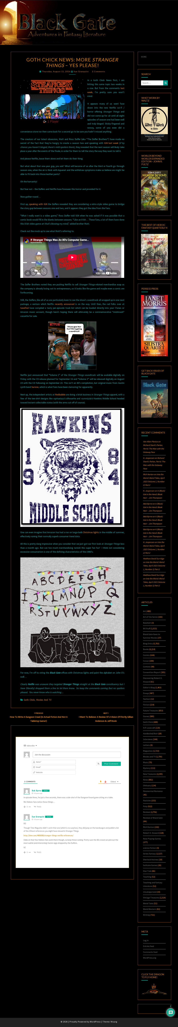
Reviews (146, 812)
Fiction (146, 704)
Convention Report (151, 672)
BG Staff (146, 628)
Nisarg (114, 1021)
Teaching (147, 876)
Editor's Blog (149, 687)
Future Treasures (150, 710)
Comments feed (150, 952)
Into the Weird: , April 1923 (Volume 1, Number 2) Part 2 (154, 565)
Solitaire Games (150, 865)
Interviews (147, 739)
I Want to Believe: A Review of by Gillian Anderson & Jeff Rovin (106, 717)
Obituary (147, 785)
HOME (144, 56)
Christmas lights (91, 532)
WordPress (95, 1021)
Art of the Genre (150, 617)
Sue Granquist (81, 71)
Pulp (145, 806)
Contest (146, 666)
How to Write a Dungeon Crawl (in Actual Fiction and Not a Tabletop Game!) (38, 717)
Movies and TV (43, 699)
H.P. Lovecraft (149, 727)
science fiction (149, 848)
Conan (146, 661)
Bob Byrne (36, 790)
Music (145, 762)
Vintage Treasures (151, 897)
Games (146, 716)
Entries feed (148, 946)
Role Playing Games (152, 838)
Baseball (147, 622)
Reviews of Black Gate (153, 817)
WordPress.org (149, 957)
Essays (146, 693)
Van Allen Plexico (150, 441)
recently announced (64, 304)
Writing (146, 915)
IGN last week (111, 143)
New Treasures (149, 774)
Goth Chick (29, 699)
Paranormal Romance (153, 791)
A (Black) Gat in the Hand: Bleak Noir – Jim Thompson (154, 494)
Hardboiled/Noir (150, 733)
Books (146, 649)
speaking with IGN (38, 204)
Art (144, 611)
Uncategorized (149, 892)
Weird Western (149, 909)
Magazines (148, 751)
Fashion (146, 699)
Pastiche (147, 800)
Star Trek (147, 871)
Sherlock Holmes (150, 859)
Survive (35, 386)
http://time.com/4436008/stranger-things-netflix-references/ (48, 835)
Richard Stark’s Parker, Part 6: (153, 448)
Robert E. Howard (151, 833)
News (145, 779)
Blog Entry (148, 643)
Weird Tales (148, 903)
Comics (146, 655)
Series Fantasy (149, 853)
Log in (146, 940)
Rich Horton (148, 827)
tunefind (24, 307)
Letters (146, 745)
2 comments (98, 71)
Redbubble (60, 394)
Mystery (146, 768)
